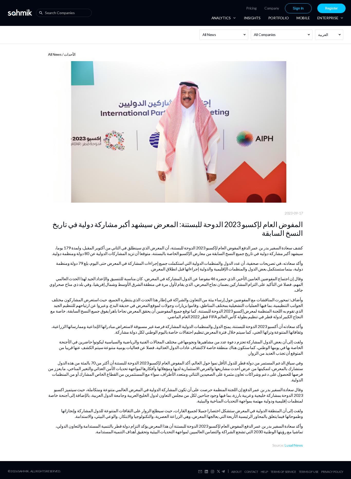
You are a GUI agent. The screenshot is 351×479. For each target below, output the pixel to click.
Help (264, 472)
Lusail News (294, 445)
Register (331, 8)
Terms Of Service (283, 472)
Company (271, 8)
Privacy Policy (332, 472)
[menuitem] (251, 8)
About (236, 472)
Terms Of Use (309, 472)
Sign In (298, 8)
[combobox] (65, 13)
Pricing (251, 8)
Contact (251, 472)
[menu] (279, 8)
